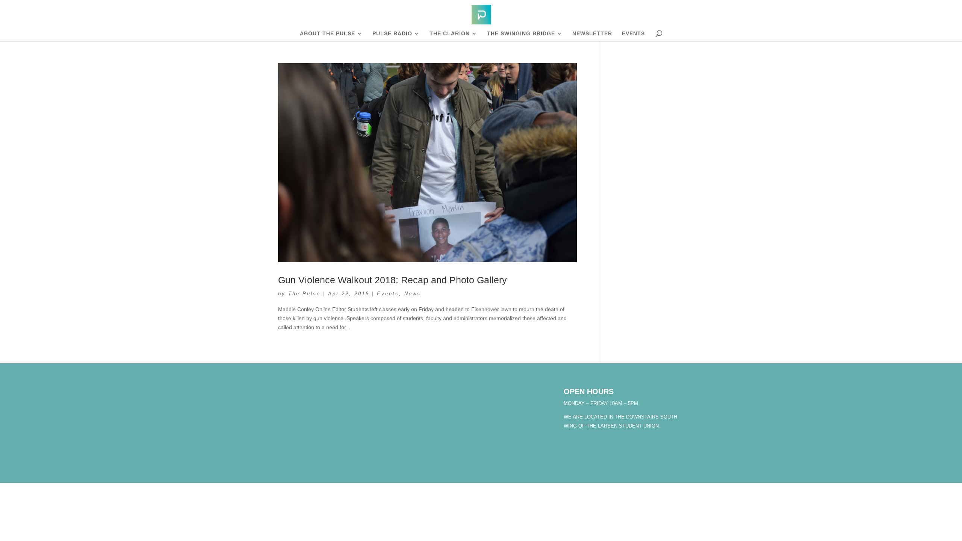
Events (633, 33)
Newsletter (592, 33)
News (412, 293)
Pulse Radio (392, 33)
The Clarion (450, 33)
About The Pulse (327, 33)
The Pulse (304, 293)
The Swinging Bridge (521, 33)
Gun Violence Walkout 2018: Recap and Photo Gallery (392, 280)
